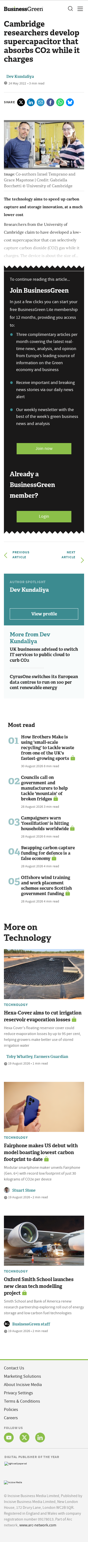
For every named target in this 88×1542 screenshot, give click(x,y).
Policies (11, 1409)
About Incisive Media (23, 1384)
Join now (44, 448)
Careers (11, 1418)
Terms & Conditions (22, 1401)
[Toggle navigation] (78, 8)
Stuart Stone (23, 1190)
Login (44, 516)
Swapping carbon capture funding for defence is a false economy (48, 853)
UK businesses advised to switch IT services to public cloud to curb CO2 (44, 654)
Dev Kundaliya (20, 76)
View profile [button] (44, 614)
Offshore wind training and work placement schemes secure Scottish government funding (46, 886)
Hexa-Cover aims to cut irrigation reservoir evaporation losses (42, 1016)
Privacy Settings (18, 1393)
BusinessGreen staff (31, 1324)
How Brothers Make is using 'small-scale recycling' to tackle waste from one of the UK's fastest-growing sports (47, 747)
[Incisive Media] (13, 1481)
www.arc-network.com (37, 1525)
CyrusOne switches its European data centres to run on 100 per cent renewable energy (44, 682)
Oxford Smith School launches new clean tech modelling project (39, 1286)
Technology (16, 1004)
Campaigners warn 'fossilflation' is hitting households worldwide (45, 823)
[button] (70, 8)
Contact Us (14, 1368)
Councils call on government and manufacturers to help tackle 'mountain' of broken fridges (44, 788)
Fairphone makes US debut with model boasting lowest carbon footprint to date (41, 1152)
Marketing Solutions (22, 1376)
